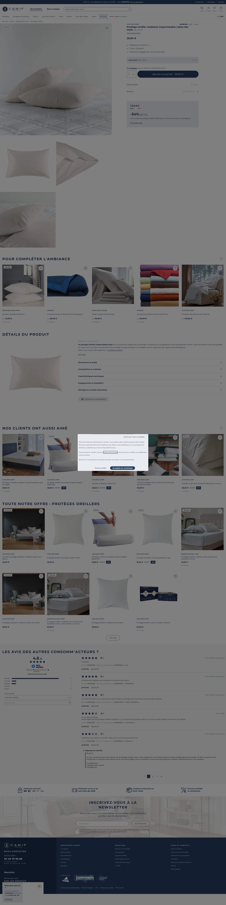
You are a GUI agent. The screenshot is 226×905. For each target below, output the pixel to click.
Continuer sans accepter (134, 437)
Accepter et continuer (123, 468)
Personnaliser (101, 468)
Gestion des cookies (110, 452)
